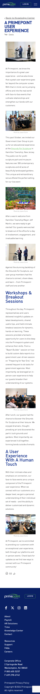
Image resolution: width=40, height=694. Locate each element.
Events (11, 34)
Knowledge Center (13, 631)
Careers (8, 652)
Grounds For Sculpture (21, 149)
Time (7, 627)
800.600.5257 (13, 672)
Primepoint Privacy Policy (16, 683)
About (7, 617)
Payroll (8, 620)
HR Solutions (11, 624)
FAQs (7, 648)
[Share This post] (14, 574)
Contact (8, 634)
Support (8, 645)
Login (26, 4)
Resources (9, 641)
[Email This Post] (10, 574)
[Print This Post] (7, 574)
